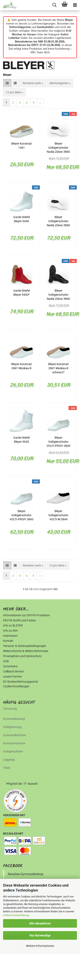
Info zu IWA (10, 630)
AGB (6, 661)
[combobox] (33, 83)
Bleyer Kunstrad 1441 (21, 145)
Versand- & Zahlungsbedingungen (24, 646)
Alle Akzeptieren (40, 923)
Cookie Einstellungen (16, 686)
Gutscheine (10, 666)
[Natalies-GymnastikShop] (8, 5)
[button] (7, 83)
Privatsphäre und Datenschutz (22, 656)
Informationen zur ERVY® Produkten (26, 615)
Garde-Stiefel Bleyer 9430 (21, 219)
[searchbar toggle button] (54, 5)
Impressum (10, 635)
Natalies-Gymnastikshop (25, 874)
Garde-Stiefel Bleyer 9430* (21, 292)
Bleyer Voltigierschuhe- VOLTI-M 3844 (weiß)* (58, 515)
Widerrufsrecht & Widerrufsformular (25, 651)
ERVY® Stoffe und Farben (19, 620)
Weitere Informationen (40, 945)
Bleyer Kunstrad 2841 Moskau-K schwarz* (58, 368)
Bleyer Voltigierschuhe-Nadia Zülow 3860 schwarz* (58, 295)
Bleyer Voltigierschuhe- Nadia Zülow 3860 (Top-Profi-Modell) (58, 221)
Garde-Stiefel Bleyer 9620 (21, 439)
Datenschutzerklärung (16, 915)
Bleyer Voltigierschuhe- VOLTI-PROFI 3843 (21, 515)
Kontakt (8, 640)
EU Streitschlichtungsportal (20, 681)
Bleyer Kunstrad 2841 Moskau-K (21, 366)
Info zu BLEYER (13, 625)
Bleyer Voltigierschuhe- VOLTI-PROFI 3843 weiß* (58, 442)
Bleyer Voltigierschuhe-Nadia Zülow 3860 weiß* (58, 148)
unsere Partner (12, 676)
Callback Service (13, 671)
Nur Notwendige (40, 935)
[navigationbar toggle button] (75, 5)
